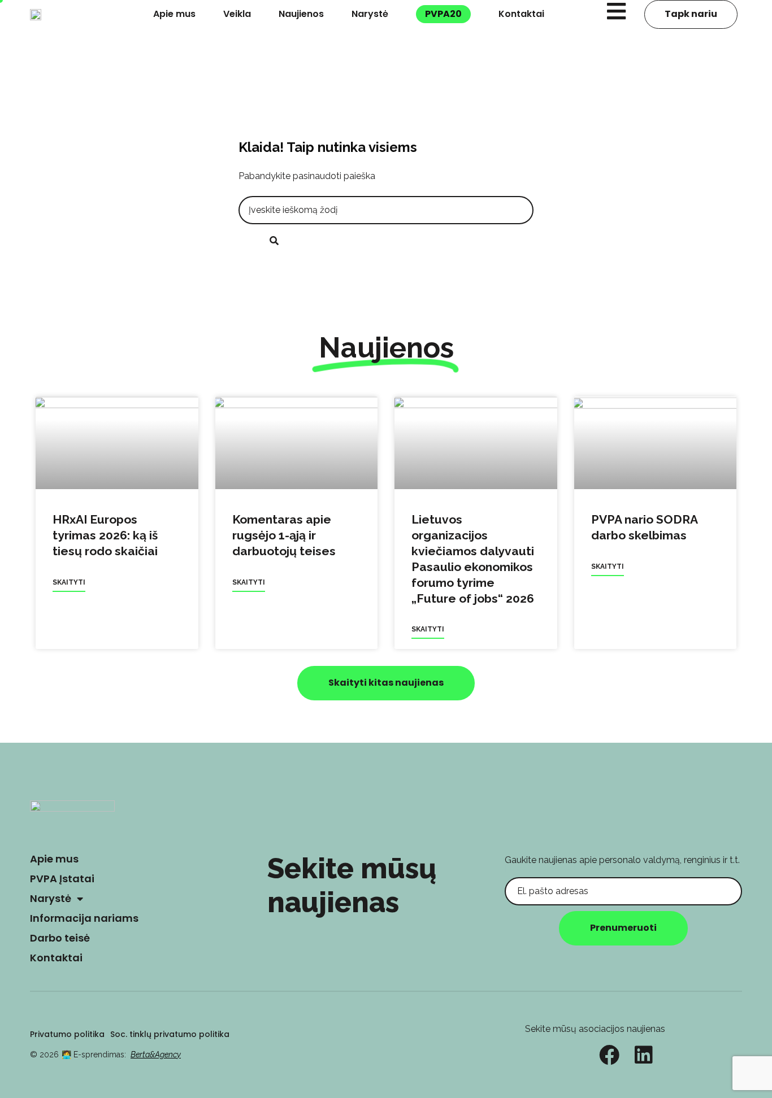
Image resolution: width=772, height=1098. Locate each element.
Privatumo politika (67, 1034)
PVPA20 (443, 13)
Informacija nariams (84, 918)
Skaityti (69, 582)
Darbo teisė (60, 938)
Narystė (370, 13)
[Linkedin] (644, 1055)
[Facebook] (609, 1055)
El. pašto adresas (540, 868)
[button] (386, 683)
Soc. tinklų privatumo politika (169, 1034)
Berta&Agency (156, 1054)
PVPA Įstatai (62, 879)
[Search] (274, 241)
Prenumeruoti (623, 927)
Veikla (237, 13)
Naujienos (301, 13)
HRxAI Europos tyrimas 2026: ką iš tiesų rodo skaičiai (105, 535)
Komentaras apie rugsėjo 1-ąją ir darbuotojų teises (284, 535)
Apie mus (174, 13)
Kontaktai (521, 13)
